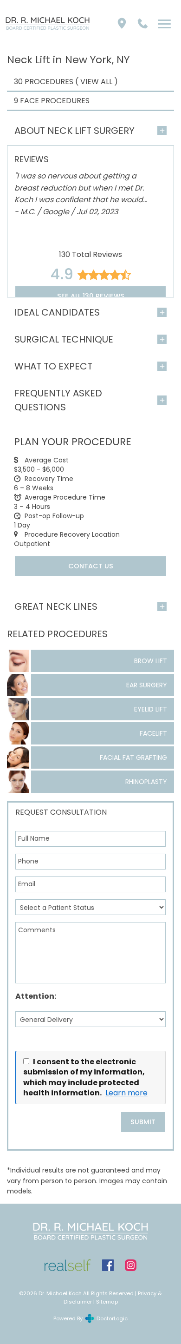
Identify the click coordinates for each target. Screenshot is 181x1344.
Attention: (35, 996)
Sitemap (107, 1301)
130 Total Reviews (90, 254)
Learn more (126, 1093)
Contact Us (90, 566)
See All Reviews (90, 296)
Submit (142, 1122)
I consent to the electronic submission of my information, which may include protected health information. (84, 1077)
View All (96, 81)
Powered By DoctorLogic (90, 1318)
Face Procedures (55, 100)
